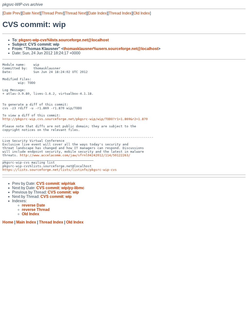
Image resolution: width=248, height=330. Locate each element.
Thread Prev (52, 13)
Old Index (141, 13)
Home (7, 222)
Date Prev (12, 13)
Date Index (97, 13)
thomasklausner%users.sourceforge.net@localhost (110, 49)
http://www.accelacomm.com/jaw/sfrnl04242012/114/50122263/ (75, 155)
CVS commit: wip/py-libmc (60, 188)
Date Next (31, 13)
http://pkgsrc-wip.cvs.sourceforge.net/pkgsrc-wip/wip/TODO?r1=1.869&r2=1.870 (75, 119)
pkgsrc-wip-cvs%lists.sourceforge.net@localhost (64, 40)
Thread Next (75, 13)
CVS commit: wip (63, 192)
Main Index (26, 222)
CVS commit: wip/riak (55, 183)
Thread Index (120, 13)
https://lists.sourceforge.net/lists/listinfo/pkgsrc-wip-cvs (59, 170)
